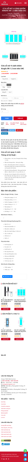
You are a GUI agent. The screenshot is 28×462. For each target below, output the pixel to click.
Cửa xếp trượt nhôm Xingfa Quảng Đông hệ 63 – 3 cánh (20, 301)
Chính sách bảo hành (6, 432)
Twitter (12, 130)
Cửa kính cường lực (5, 406)
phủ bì (22, 103)
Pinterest (20, 130)
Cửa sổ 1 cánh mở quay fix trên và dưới (6, 330)
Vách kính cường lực (5, 408)
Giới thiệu (3, 401)
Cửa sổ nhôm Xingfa (23, 123)
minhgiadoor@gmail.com (9, 384)
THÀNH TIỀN (7, 119)
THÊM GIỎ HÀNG (20, 119)
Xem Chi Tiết (5, 309)
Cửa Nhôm (16, 13)
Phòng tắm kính (4, 410)
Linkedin (5, 133)
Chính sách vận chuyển (6, 436)
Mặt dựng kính (4, 413)
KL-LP (10, 92)
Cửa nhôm (3, 404)
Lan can (3, 417)
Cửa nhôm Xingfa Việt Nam (14, 123)
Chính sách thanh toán (6, 434)
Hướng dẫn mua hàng (6, 425)
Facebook (5, 130)
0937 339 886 (6, 380)
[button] (3, 298)
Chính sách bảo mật (5, 429)
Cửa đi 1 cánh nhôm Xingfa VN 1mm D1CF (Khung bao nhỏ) (20, 331)
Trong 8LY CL (13, 78)
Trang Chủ (9, 13)
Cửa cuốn (3, 415)
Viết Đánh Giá (8, 276)
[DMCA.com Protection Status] (6, 440)
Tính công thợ (4, 427)
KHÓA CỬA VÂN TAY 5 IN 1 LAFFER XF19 (7, 300)
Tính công (10, 427)
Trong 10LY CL (5, 78)
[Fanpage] (2, 459)
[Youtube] (4, 459)
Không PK (4, 92)
